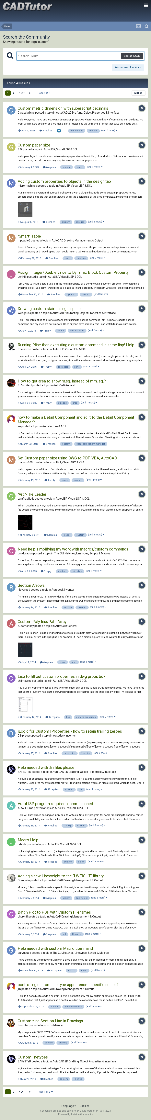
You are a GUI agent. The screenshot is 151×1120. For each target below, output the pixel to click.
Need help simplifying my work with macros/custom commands (73, 549)
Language (68, 1105)
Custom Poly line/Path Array (42, 621)
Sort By (138, 93)
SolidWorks (57, 1025)
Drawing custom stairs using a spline (49, 308)
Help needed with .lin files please (46, 767)
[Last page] (30, 93)
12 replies (54, 717)
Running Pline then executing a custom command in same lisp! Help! (76, 345)
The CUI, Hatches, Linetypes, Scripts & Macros (82, 553)
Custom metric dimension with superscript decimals (63, 108)
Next (22, 93)
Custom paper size (34, 145)
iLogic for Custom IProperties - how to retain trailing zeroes (70, 731)
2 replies (52, 607)
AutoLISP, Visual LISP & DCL (61, 149)
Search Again (132, 55)
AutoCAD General (64, 385)
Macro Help (28, 840)
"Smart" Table (29, 236)
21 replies (56, 970)
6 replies (51, 167)
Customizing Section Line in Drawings (50, 1021)
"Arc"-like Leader (32, 494)
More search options (129, 67)
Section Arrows (31, 585)
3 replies (50, 222)
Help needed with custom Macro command (55, 948)
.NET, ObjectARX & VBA (70, 462)
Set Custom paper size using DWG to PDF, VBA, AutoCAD (67, 458)
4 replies (48, 662)
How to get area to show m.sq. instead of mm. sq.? (62, 381)
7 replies (47, 130)
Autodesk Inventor (63, 589)
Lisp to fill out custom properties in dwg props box (61, 676)
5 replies (53, 258)
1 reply (47, 330)
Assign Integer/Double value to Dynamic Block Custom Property (73, 272)
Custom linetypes (33, 1057)
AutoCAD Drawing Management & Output (77, 240)
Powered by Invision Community (75, 1114)
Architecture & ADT (54, 426)
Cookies (84, 1105)
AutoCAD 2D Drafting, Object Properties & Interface (88, 112)
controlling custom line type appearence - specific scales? (68, 984)
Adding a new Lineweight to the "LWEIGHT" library (61, 876)
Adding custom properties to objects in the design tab (64, 181)
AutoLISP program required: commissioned (55, 803)
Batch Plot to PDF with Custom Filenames (54, 912)
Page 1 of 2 (44, 93)
